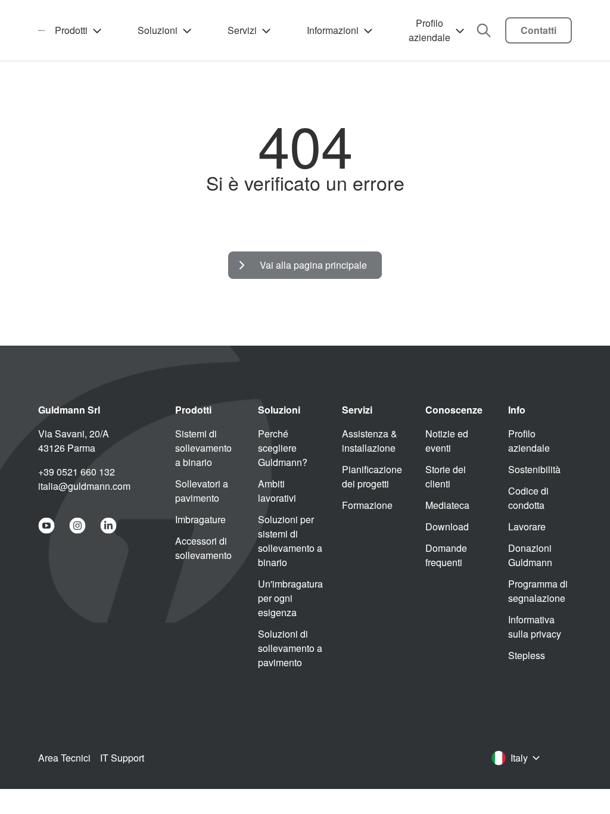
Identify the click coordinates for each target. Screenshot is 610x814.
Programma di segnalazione (538, 591)
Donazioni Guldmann (530, 555)
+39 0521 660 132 (76, 472)
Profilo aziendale (429, 30)
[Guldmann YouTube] (46, 525)
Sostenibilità (534, 469)
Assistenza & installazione (369, 441)
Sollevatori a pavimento (201, 491)
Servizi (242, 30)
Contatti (538, 30)
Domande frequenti (446, 555)
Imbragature (200, 519)
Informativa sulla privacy (534, 627)
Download (447, 526)
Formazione (367, 505)
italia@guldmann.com (84, 486)
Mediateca (447, 505)
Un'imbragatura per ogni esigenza (290, 598)
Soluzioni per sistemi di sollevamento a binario (290, 540)
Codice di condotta (528, 498)
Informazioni (333, 30)
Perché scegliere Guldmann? (282, 448)
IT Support (122, 758)
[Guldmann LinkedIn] (108, 525)
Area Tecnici (64, 758)
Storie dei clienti (445, 476)
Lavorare (527, 526)
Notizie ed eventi (446, 441)
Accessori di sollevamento (203, 548)
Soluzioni (158, 30)
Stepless (526, 655)
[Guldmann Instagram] (77, 525)
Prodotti (71, 30)
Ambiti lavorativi (277, 491)
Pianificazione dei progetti (372, 476)
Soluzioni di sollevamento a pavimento (290, 648)
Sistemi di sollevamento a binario (203, 448)
